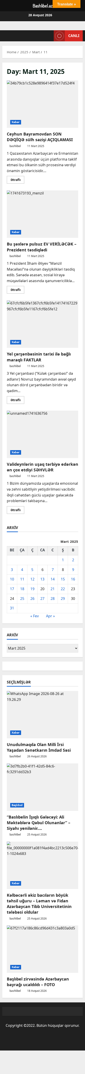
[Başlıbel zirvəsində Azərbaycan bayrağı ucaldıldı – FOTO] (42, 949)
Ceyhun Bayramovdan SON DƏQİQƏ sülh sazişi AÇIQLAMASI (42, 104)
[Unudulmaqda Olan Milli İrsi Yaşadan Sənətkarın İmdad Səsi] (42, 714)
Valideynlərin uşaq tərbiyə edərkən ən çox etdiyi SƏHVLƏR (42, 434)
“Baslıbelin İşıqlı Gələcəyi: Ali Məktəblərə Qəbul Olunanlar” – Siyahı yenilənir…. (38, 822)
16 (73, 579)
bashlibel (15, 146)
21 (53, 588)
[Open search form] (48, 36)
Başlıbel (17, 805)
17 (12, 588)
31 (12, 608)
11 (22, 579)
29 (63, 598)
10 (12, 579)
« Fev (34, 615)
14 (53, 579)
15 (63, 579)
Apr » (50, 615)
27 (42, 598)
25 (22, 598)
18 (22, 588)
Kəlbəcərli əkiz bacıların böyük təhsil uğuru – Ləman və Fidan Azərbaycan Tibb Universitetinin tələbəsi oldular (39, 903)
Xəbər (16, 122)
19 (32, 588)
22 (63, 588)
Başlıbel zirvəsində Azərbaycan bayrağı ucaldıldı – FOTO (38, 981)
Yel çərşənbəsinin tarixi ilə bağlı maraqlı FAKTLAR (42, 324)
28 (53, 598)
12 (32, 579)
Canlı (73, 35)
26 (32, 598)
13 (42, 579)
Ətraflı (17, 180)
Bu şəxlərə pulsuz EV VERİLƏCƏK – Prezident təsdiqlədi (42, 214)
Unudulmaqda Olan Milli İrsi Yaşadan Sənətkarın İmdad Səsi (39, 747)
